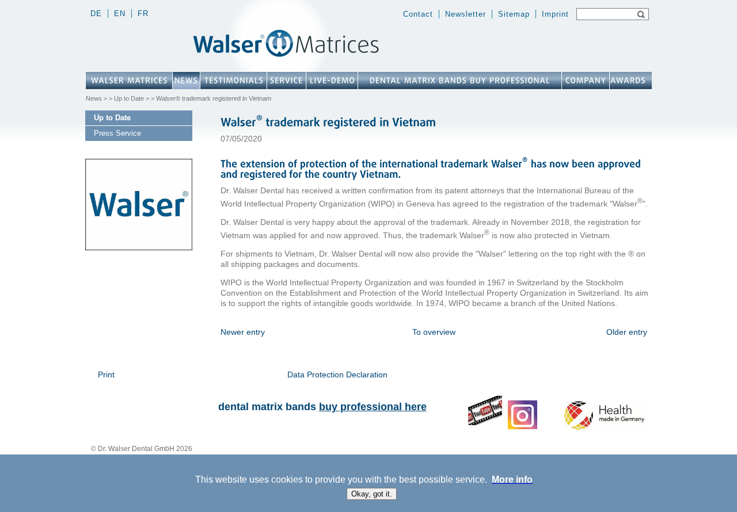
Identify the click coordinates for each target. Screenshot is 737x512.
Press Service (117, 133)
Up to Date (129, 98)
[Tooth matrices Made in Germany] (604, 426)
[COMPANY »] (585, 80)
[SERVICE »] (286, 80)
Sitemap (514, 14)
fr (143, 13)
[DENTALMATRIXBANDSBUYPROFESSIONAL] (460, 80)
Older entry (626, 332)
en (120, 13)
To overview (433, 332)
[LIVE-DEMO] (332, 80)
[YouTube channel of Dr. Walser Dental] (485, 422)
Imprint (555, 14)
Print (106, 374)
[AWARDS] (627, 80)
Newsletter (465, 14)
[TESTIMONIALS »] (233, 80)
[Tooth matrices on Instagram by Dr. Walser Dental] (522, 426)
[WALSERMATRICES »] (129, 80)
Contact (418, 14)
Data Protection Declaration (337, 374)
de (96, 13)
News (94, 98)
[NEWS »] (186, 80)
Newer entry (243, 332)
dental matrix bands (322, 406)
